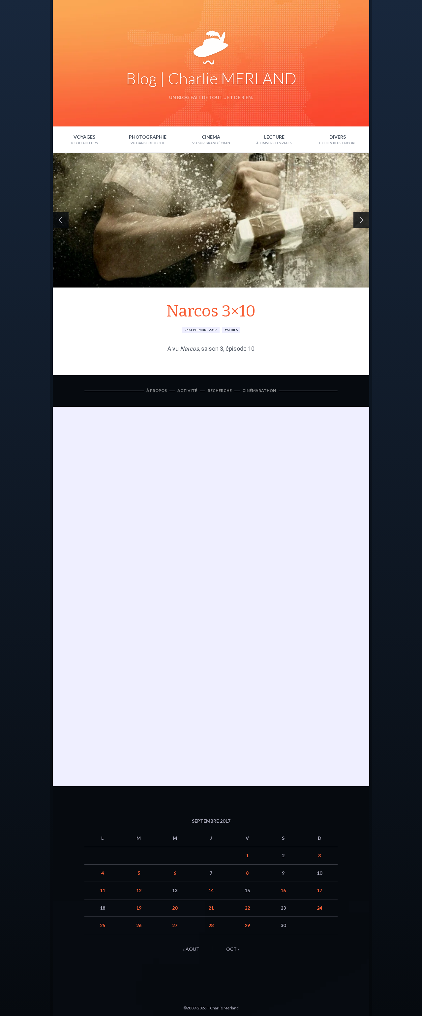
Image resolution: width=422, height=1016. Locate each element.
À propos (156, 390)
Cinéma (211, 137)
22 (247, 908)
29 (247, 925)
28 (211, 925)
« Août (191, 949)
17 (319, 890)
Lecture (274, 137)
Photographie (147, 137)
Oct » (233, 949)
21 (211, 908)
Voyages (84, 137)
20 (174, 908)
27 (174, 925)
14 (211, 890)
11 (102, 890)
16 (283, 890)
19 (138, 908)
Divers (337, 137)
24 (319, 908)
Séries (232, 330)
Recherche (220, 390)
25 (102, 925)
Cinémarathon (259, 390)
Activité (187, 390)
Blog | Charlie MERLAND (211, 78)
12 (138, 890)
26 (138, 925)
